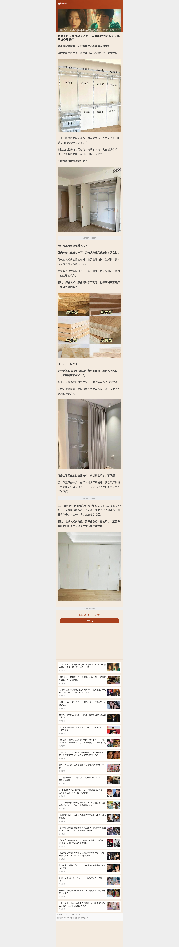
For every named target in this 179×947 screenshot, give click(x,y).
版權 (79, 918)
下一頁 (89, 620)
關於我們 (60, 918)
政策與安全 (67, 918)
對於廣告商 (84, 918)
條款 (72, 918)
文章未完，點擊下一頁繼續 (89, 615)
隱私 (76, 918)
